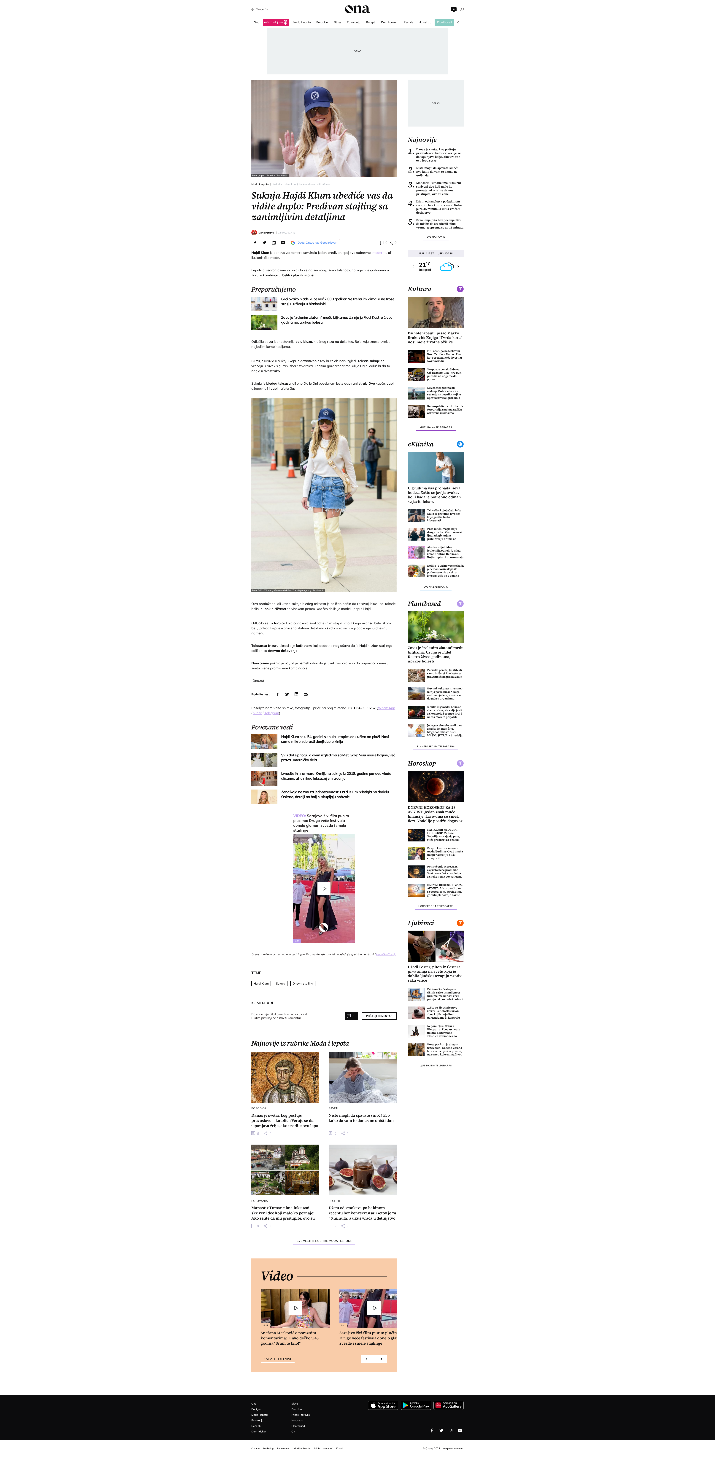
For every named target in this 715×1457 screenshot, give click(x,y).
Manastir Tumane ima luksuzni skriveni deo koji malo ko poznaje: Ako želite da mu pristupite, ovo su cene (434, 188)
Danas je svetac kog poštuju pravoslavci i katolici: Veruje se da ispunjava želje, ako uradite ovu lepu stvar (434, 154)
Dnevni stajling (303, 983)
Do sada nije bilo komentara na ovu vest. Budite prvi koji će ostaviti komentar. (279, 1016)
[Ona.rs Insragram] (450, 1430)
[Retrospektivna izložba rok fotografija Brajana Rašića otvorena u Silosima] (416, 411)
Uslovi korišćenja (386, 954)
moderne (379, 252)
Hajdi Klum (261, 983)
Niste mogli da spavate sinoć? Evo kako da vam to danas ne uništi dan (433, 171)
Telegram (271, 713)
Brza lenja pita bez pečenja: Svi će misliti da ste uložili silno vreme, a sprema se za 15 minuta (435, 223)
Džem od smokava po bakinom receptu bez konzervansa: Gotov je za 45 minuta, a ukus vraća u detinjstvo (435, 206)
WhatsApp (386, 708)
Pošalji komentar (379, 1016)
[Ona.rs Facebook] (432, 1430)
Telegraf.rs (262, 9)
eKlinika (420, 444)
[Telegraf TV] (460, 1430)
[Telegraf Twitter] (441, 1430)
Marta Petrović (266, 232)
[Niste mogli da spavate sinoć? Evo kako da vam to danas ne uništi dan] (363, 1077)
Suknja (280, 983)
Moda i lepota (260, 184)
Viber (257, 713)
